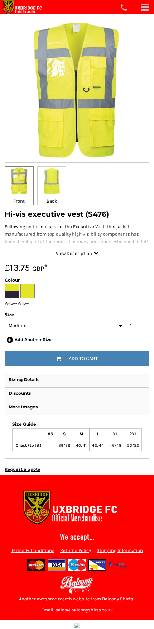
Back (52, 201)
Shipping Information (120, 550)
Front (19, 201)
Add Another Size (33, 339)
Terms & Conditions (32, 550)
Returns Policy (75, 550)
